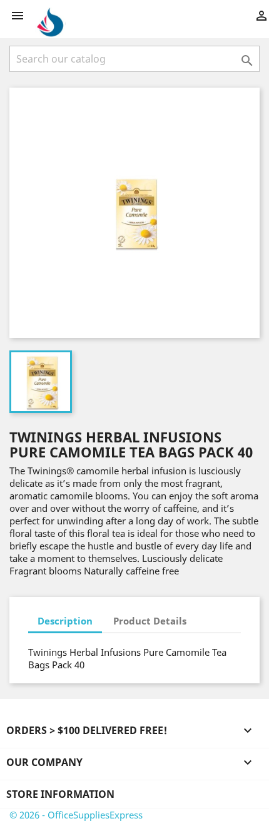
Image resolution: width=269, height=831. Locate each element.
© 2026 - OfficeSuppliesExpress (76, 814)
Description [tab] (65, 620)
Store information (60, 794)
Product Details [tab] (149, 620)
